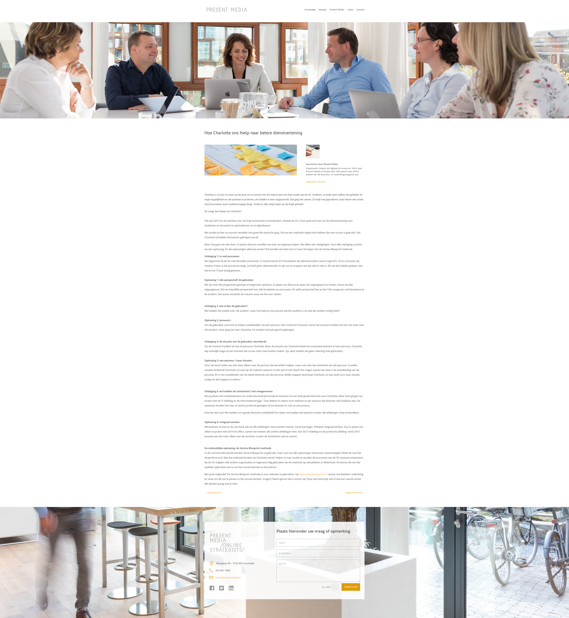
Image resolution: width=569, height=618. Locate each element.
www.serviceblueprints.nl (313, 474)
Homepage (310, 9)
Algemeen (311, 181)
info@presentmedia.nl (228, 577)
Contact (361, 9)
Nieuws (321, 181)
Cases (350, 9)
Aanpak (322, 9)
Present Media (337, 9)
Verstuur (350, 587)
